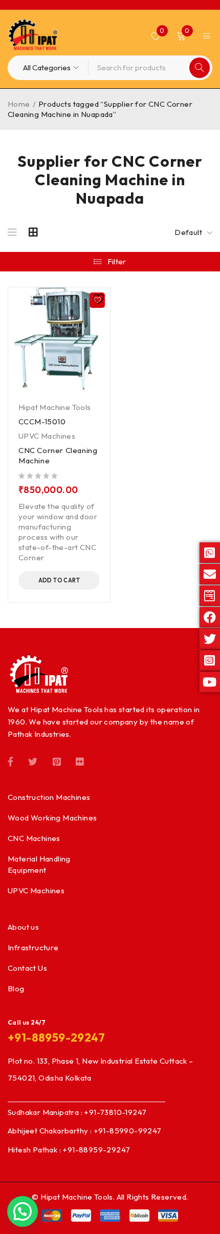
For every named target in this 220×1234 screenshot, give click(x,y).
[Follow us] (32, 761)
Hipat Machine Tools (54, 407)
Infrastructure (33, 947)
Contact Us (27, 968)
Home (19, 104)
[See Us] (57, 761)
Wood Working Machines (52, 817)
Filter (116, 261)
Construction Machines (49, 797)
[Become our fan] (10, 761)
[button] (59, 580)
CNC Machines (34, 838)
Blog (16, 988)
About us (23, 927)
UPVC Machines (46, 436)
